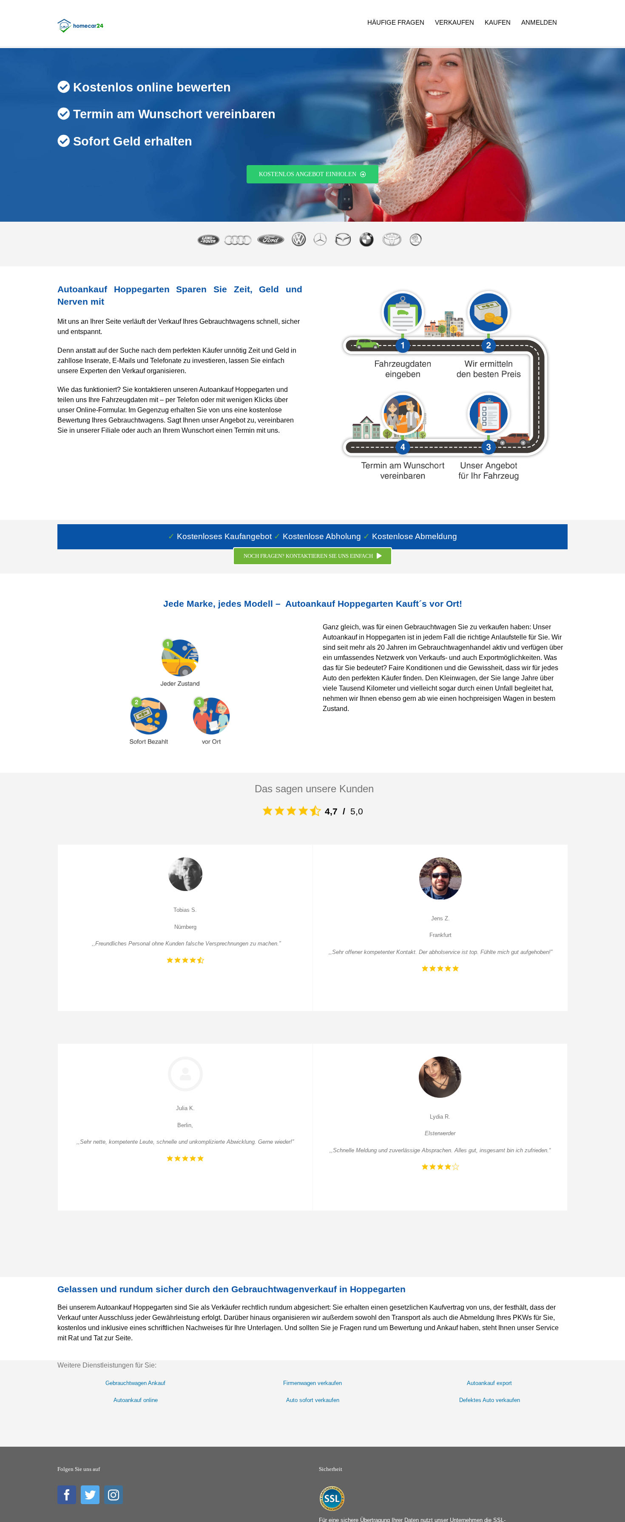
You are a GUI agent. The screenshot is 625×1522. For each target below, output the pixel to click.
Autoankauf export (489, 1383)
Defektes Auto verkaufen (489, 1400)
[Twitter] (90, 1494)
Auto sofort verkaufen (312, 1400)
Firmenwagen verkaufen (312, 1383)
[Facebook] (66, 1494)
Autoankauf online (136, 1400)
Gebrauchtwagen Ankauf (135, 1383)
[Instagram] (113, 1494)
